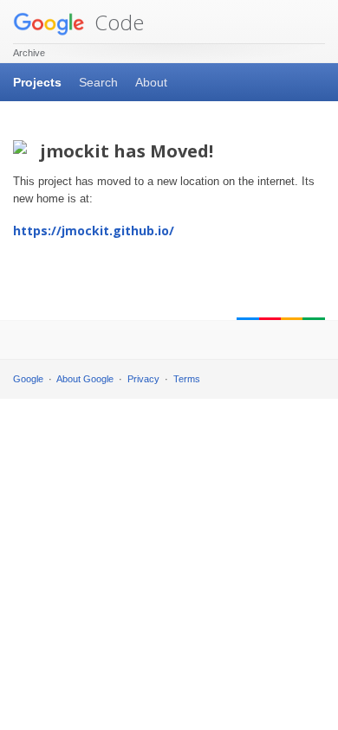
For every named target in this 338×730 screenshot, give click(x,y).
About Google (85, 379)
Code (116, 22)
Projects (37, 82)
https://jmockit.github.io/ (93, 230)
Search (98, 82)
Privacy (143, 379)
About (151, 82)
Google (28, 379)
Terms (186, 379)
